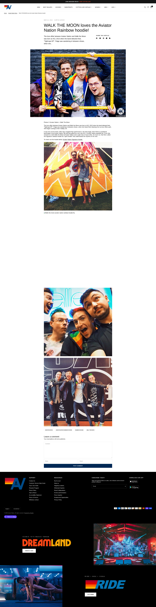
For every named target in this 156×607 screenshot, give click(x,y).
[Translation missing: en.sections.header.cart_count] (151, 7)
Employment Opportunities (61, 497)
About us (56, 483)
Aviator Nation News (12, 13)
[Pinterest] (104, 38)
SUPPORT (32, 477)
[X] (100, 38)
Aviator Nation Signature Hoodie (73, 139)
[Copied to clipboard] (110, 38)
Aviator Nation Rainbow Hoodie (64, 430)
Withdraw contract (34, 499)
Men (105, 7)
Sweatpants (68, 7)
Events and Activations (60, 492)
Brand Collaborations (59, 490)
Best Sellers (47, 7)
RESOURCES (58, 477)
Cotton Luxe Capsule (83, 7)
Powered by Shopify (29, 513)
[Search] (145, 7)
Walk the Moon (90, 430)
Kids (113, 7)
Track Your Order (33, 485)
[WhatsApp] (107, 38)
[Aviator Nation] (78, 544)
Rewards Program (34, 488)
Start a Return (32, 492)
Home (5, 13)
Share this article (102, 35)
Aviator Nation (49, 430)
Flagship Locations (59, 485)
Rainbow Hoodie (79, 430)
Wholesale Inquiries (59, 488)
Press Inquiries (58, 495)
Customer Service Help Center (37, 483)
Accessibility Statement (35, 495)
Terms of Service (33, 497)
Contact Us (32, 481)
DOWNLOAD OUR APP (136, 477)
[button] (29, 551)
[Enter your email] (125, 486)
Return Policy (32, 490)
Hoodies (58, 7)
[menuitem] (39, 7)
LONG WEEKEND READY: (78, 1)
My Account (57, 481)
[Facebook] (97, 38)
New (38, 7)
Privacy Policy (58, 499)
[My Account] (148, 7)
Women (97, 7)
